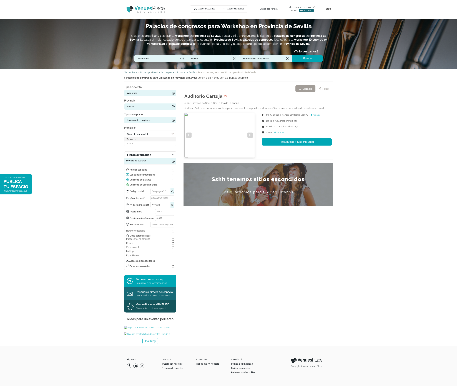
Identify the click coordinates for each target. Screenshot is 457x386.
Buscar (307, 58)
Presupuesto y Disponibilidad (297, 141)
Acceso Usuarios (206, 8)
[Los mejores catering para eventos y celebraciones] (150, 334)
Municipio (129, 127)
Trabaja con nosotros (172, 364)
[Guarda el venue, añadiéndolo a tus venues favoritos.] (225, 96)
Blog (328, 8)
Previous (189, 135)
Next (250, 135)
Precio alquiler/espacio (142, 218)
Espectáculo (132, 255)
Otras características (140, 236)
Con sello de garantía (140, 180)
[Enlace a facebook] (129, 366)
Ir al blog (150, 341)
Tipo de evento (133, 87)
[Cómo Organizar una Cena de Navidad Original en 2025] (150, 327)
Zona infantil (132, 247)
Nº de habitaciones (139, 205)
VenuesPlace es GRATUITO (152, 304)
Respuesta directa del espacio (154, 292)
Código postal (137, 191)
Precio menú (136, 211)
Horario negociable (135, 231)
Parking (130, 251)
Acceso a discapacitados (142, 261)
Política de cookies (240, 368)
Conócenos (202, 359)
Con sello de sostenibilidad (143, 185)
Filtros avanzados (139, 155)
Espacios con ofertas (139, 266)
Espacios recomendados (142, 175)
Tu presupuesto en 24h (150, 279)
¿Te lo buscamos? (305, 51)
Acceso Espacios (235, 8)
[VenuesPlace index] (145, 9)
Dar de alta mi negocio (207, 364)
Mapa (325, 88)
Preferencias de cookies (243, 372)
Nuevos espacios (138, 170)
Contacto (166, 359)
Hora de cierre (137, 224)
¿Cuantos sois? (137, 198)
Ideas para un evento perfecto (150, 319)
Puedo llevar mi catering (138, 239)
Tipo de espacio (133, 114)
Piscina (129, 243)
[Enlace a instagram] (142, 366)
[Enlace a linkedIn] (136, 366)
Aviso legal (236, 359)
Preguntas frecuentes (172, 368)
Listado (307, 88)
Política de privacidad (242, 364)
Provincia (129, 100)
